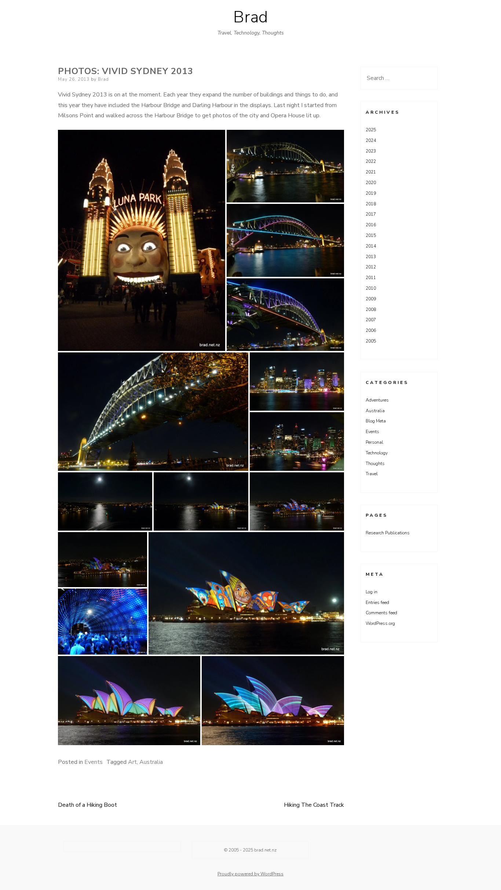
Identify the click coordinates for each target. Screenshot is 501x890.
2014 (371, 246)
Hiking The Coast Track (314, 805)
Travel (372, 474)
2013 (371, 257)
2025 (371, 130)
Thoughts (375, 463)
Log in (371, 592)
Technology (377, 453)
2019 (371, 193)
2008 (371, 309)
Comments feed (381, 613)
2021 (371, 172)
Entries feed (377, 602)
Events (93, 762)
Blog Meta (376, 421)
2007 (371, 320)
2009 (371, 299)
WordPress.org (380, 623)
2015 (371, 235)
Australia (151, 762)
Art (132, 762)
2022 (371, 161)
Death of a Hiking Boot (87, 805)
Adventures (377, 400)
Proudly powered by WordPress (250, 874)
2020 (371, 183)
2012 (371, 267)
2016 (371, 225)
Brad (250, 17)
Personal (374, 442)
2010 (371, 288)
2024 (371, 140)
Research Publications (388, 533)
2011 (371, 278)
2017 (371, 214)
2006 (371, 330)
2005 (371, 341)
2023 (371, 151)
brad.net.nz (265, 850)
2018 (371, 204)
